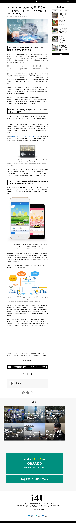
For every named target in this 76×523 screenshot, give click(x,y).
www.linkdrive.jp (28, 360)
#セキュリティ (26, 16)
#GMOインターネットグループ (13, 419)
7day (60, 10)
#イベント (16, 420)
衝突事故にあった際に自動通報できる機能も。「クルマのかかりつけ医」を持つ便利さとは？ (28, 366)
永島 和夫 (12, 16)
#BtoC (16, 16)
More (60, 54)
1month (66, 10)
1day (55, 10)
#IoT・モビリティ (20, 16)
